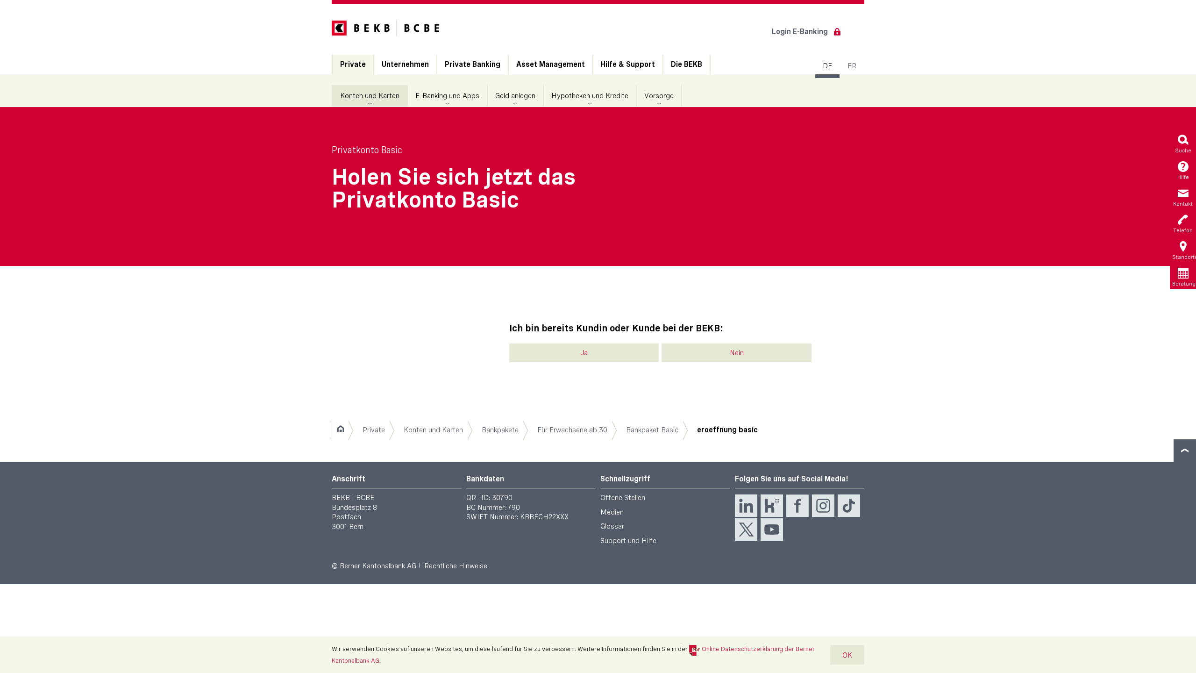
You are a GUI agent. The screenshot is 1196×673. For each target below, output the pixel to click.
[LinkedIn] (746, 505)
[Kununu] (772, 505)
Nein (737, 352)
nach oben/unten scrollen (1185, 450)
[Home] (340, 430)
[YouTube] (772, 529)
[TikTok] (849, 505)
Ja (584, 352)
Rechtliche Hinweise (455, 565)
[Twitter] (746, 529)
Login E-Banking (800, 31)
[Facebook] (797, 505)
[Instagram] (823, 505)
